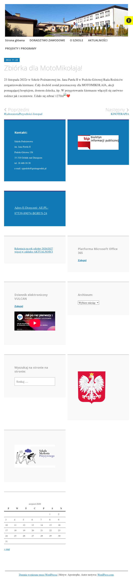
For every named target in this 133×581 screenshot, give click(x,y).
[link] (129, 20)
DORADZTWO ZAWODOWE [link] (47, 40)
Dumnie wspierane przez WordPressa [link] (38, 574)
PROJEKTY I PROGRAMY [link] (20, 48)
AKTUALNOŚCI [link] (98, 40)
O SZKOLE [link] (76, 40)
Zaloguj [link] (82, 260)
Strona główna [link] (15, 40)
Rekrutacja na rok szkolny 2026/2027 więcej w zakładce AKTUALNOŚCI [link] (33, 250)
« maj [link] (7, 549)
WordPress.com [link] (105, 574)
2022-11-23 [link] (12, 60)
